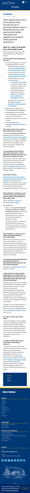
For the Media (4, 425)
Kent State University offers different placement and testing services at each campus (14, 179)
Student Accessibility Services (17, 310)
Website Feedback (5, 427)
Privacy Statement (5, 437)
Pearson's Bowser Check (20, 82)
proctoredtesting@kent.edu (9, 451)
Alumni (2, 404)
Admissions (3, 403)
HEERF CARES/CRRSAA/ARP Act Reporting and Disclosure (13, 435)
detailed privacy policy (19, 267)
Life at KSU (3, 411)
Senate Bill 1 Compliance (6, 439)
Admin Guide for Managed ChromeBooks (18, 95)
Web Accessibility (5, 440)
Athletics (3, 406)
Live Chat (8, 126)
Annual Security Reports (6, 432)
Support (9, 380)
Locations (3, 412)
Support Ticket (15, 202)
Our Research (4, 415)
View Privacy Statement (12, 490)
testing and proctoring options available (15, 137)
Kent (4, 16)
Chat (17, 200)
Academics (3, 401)
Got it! (25, 488)
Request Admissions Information (8, 424)
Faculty (9, 378)
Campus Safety (4, 408)
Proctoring (15, 7)
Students (9, 375)
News (2, 414)
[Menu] (26, 2)
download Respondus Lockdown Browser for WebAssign (17, 104)
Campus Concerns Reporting (7, 434)
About (2, 400)
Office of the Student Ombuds (17, 359)
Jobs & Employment (5, 409)
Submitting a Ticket (18, 124)
